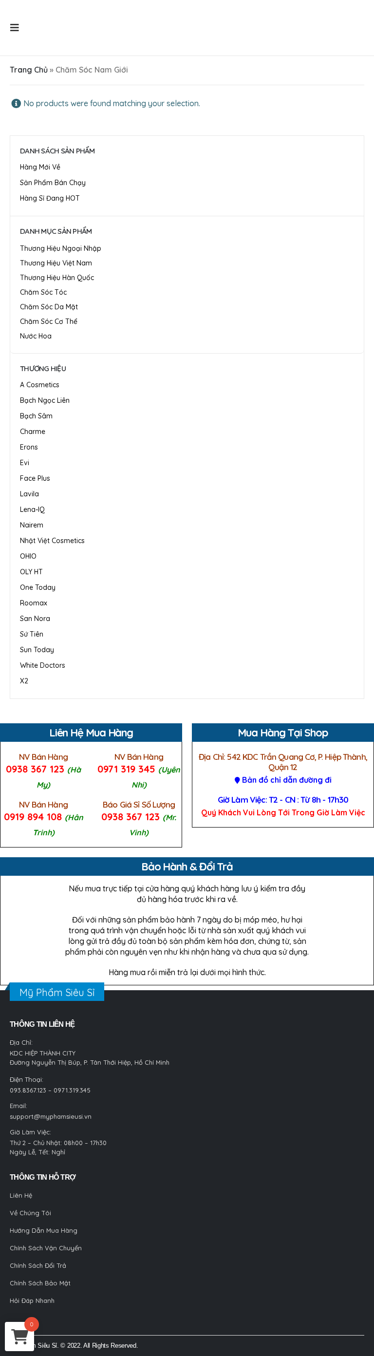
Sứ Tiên (31, 634)
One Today (38, 587)
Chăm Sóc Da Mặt (49, 306)
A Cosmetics (39, 384)
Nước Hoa (36, 336)
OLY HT (31, 571)
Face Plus (35, 478)
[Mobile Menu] (17, 27)
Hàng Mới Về (40, 167)
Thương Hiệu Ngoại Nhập (60, 248)
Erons (29, 447)
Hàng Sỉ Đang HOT (50, 198)
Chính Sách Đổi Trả (38, 1265)
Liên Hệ (21, 1195)
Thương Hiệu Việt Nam (56, 263)
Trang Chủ (29, 70)
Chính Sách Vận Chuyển (46, 1248)
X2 (24, 681)
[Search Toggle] (42, 28)
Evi (24, 462)
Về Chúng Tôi (30, 1213)
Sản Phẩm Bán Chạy (53, 182)
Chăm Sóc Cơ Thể (48, 321)
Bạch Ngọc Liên (45, 400)
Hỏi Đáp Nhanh (32, 1300)
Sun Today (37, 649)
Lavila (29, 494)
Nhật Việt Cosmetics (52, 540)
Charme (32, 431)
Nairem (31, 525)
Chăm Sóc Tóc (43, 292)
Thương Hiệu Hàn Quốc (57, 277)
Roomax (33, 603)
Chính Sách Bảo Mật (40, 1283)
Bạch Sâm (36, 416)
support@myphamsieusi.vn (51, 1116)
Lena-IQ (32, 509)
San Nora (35, 618)
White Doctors (42, 665)
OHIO (28, 556)
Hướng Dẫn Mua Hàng (43, 1230)
